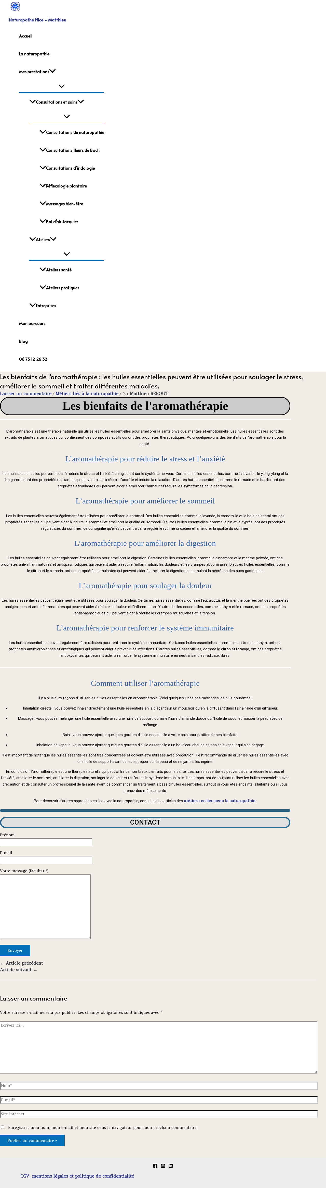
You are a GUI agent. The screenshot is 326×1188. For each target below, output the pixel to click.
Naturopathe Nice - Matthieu (37, 20)
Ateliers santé (59, 269)
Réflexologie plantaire (66, 185)
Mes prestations (34, 71)
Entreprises (46, 305)
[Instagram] (163, 1166)
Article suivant (18, 969)
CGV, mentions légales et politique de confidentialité (77, 1176)
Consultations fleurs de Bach (73, 150)
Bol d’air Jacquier (62, 221)
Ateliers (43, 239)
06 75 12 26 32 (33, 359)
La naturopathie (34, 53)
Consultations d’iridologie (70, 168)
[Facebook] (155, 1166)
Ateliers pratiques (62, 287)
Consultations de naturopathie (75, 132)
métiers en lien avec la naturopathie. (220, 800)
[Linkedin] (170, 1166)
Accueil (25, 36)
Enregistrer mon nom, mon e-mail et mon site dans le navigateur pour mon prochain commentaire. (102, 1127)
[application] (52, 71)
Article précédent (21, 963)
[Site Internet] (159, 1115)
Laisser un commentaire (25, 393)
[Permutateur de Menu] (61, 86)
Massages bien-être (64, 203)
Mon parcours (32, 323)
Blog (23, 341)
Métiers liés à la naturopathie (87, 393)
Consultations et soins (56, 102)
